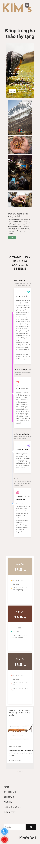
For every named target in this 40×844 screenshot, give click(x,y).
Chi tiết (12, 91)
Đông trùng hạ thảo (15, 747)
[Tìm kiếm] (31, 827)
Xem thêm (21, 91)
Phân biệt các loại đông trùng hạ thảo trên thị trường (19, 713)
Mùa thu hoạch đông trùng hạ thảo (18, 214)
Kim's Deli (27, 837)
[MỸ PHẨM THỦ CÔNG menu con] (20, 807)
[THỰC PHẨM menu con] (13, 802)
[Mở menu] (36, 8)
